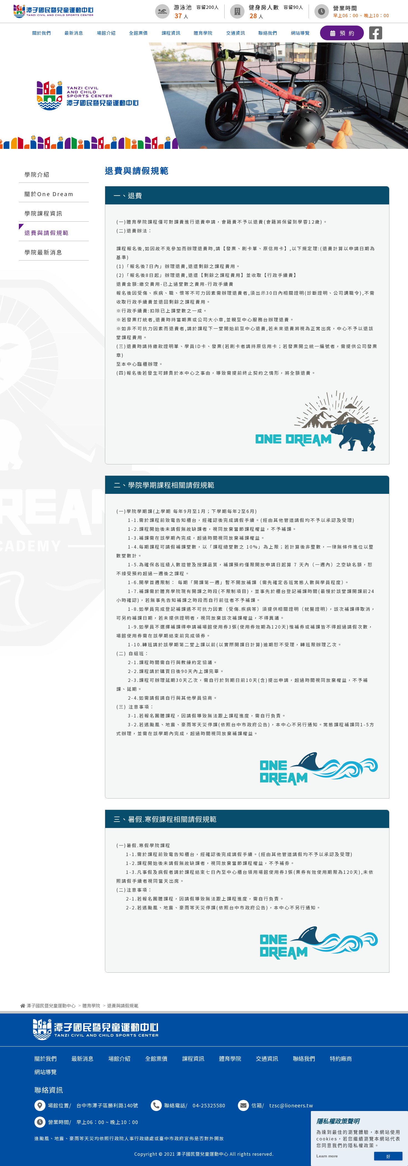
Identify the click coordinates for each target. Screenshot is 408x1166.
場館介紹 (106, 32)
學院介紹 (37, 174)
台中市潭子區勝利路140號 (107, 1105)
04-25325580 (209, 1105)
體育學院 (203, 32)
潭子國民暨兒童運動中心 (51, 1005)
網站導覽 (300, 32)
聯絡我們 (267, 32)
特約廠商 (341, 1058)
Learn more (327, 1156)
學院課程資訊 (43, 213)
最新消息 (73, 32)
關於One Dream (49, 194)
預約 (348, 33)
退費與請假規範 (46, 233)
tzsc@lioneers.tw (291, 1105)
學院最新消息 (43, 252)
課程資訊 (171, 32)
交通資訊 (235, 32)
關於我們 (41, 32)
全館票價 (138, 32)
